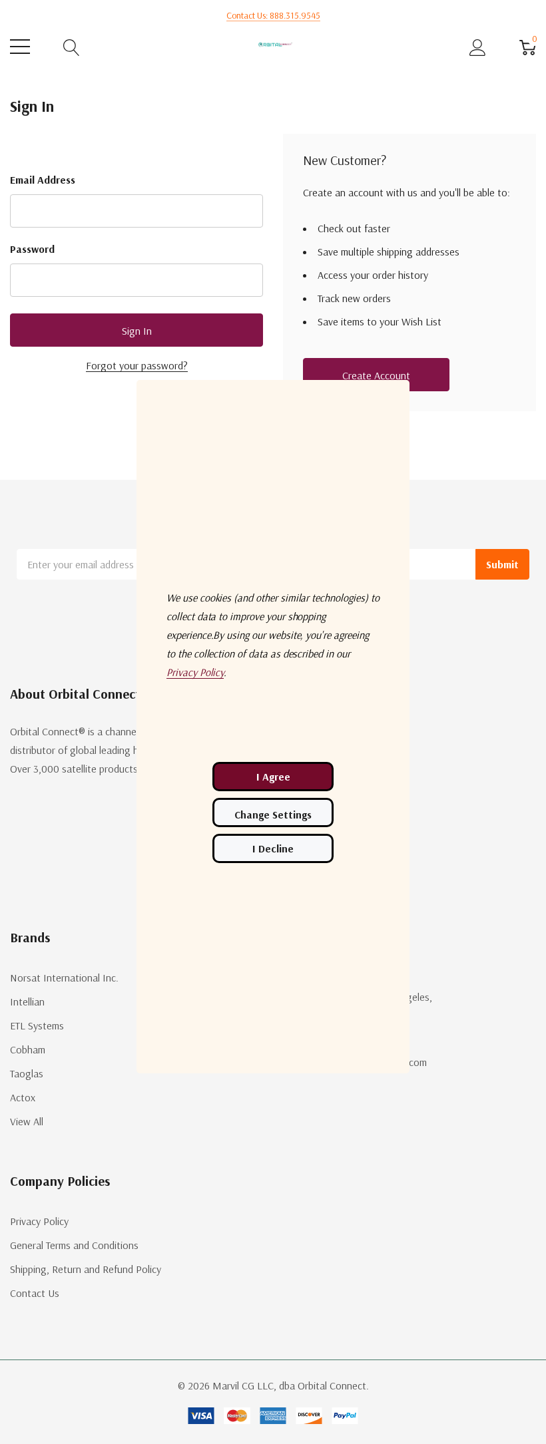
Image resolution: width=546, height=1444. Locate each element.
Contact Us (34, 1293)
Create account (376, 375)
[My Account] (477, 47)
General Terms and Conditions (74, 1245)
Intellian (27, 1001)
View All (26, 1121)
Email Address (42, 179)
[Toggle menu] (20, 47)
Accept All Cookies (273, 776)
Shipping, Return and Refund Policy (85, 1269)
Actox (22, 1097)
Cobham (27, 1049)
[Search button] (71, 47)
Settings (273, 812)
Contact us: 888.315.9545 (273, 15)
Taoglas (26, 1073)
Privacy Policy (39, 1221)
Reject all (273, 848)
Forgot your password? (137, 365)
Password (32, 249)
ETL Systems (37, 1025)
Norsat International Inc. (64, 977)
